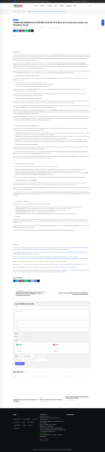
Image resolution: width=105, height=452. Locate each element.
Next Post (85, 291)
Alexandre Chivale (17, 419)
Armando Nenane (26, 419)
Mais (75, 5)
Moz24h (23, 422)
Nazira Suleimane (30, 422)
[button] (87, 372)
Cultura (55, 5)
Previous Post (20, 290)
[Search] (88, 6)
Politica (36, 5)
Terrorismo (30, 425)
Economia (42, 5)
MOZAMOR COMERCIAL (66, 449)
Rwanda (24, 425)
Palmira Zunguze (17, 425)
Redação (16, 27)
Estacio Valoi (34, 419)
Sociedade (49, 5)
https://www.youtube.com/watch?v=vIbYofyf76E (67, 267)
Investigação (69, 5)
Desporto (61, 5)
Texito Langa (16, 428)
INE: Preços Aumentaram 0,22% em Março (50, 399)
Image (16, 356)
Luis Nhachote (17, 422)
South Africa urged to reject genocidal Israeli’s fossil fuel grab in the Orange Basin (34, 1)
